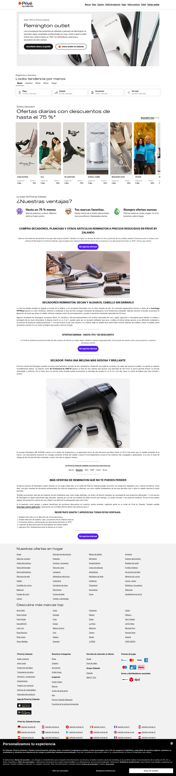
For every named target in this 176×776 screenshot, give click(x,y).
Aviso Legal (21, 663)
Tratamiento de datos (25, 672)
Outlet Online (57, 682)
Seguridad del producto (26, 694)
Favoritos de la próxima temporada (65, 704)
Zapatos (55, 663)
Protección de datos (25, 668)
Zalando (89, 673)
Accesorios (56, 668)
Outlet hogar (57, 672)
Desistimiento (22, 681)
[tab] (20, 83)
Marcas (55, 686)
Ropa (54, 659)
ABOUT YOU (91, 678)
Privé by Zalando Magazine (62, 700)
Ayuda (88, 659)
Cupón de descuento (60, 691)
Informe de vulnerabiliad (26, 690)
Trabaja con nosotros (25, 686)
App (53, 695)
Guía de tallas (91, 663)
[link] (153, 4)
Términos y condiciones (26, 677)
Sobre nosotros (23, 659)
